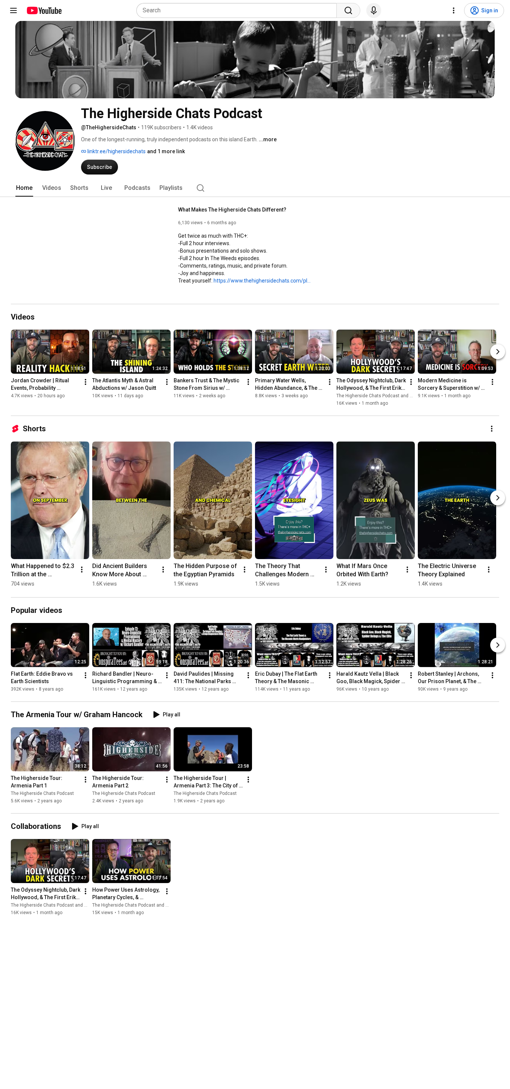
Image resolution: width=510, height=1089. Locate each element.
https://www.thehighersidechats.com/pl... (262, 281)
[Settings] (453, 10)
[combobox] (239, 10)
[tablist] (255, 188)
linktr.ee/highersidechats (116, 151)
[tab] (24, 188)
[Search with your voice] (373, 10)
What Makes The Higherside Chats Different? (232, 210)
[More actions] (85, 381)
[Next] (497, 351)
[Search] (348, 10)
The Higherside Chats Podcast (42, 793)
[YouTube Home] (44, 10)
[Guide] (13, 10)
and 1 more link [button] (166, 151)
